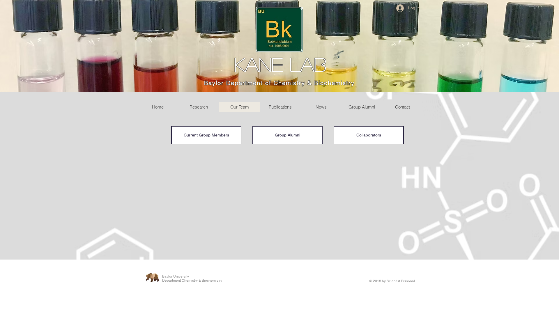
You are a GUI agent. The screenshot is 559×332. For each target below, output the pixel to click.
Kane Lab (280, 64)
